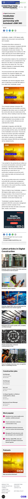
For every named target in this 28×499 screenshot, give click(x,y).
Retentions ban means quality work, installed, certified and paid (15, 417)
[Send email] (15, 31)
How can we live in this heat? (10, 474)
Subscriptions (18, 484)
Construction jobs (10, 371)
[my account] (19, 7)
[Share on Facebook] (4, 31)
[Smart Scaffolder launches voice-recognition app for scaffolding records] (14, 356)
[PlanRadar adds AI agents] (14, 280)
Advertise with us (7, 486)
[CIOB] (20, 497)
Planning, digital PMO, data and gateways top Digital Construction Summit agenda (14, 440)
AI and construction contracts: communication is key (13, 422)
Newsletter (5, 484)
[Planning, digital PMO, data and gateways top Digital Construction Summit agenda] (14, 298)
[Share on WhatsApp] (13, 31)
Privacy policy (6, 491)
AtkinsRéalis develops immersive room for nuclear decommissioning (15, 428)
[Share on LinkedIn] (10, 31)
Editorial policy (18, 491)
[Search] (22, 7)
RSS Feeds (17, 486)
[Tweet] (7, 31)
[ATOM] (8, 496)
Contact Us (17, 487)
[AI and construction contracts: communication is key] (14, 336)
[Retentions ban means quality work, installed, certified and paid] (14, 317)
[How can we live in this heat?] (13, 463)
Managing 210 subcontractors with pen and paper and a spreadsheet (14, 434)
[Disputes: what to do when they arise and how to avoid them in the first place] (14, 261)
